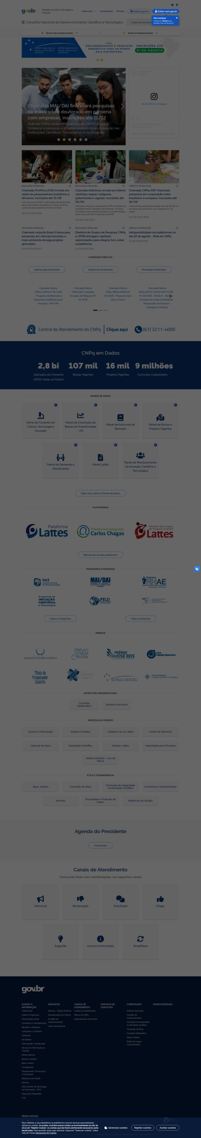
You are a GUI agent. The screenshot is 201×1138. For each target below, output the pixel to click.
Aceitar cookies (168, 1127)
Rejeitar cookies (142, 1127)
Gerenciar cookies (117, 1127)
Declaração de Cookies (46, 1132)
